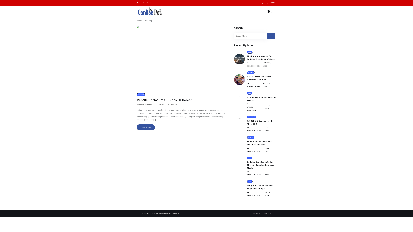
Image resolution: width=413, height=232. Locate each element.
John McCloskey (145, 105)
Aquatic (236, 11)
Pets (193, 11)
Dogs (225, 11)
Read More (145, 127)
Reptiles (213, 11)
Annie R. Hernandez (254, 131)
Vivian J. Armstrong (251, 108)
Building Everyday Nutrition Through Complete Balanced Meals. (260, 165)
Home (140, 21)
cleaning (148, 21)
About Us (149, 3)
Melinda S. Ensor (254, 151)
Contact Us (141, 3)
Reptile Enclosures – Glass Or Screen (165, 100)
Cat (202, 11)
